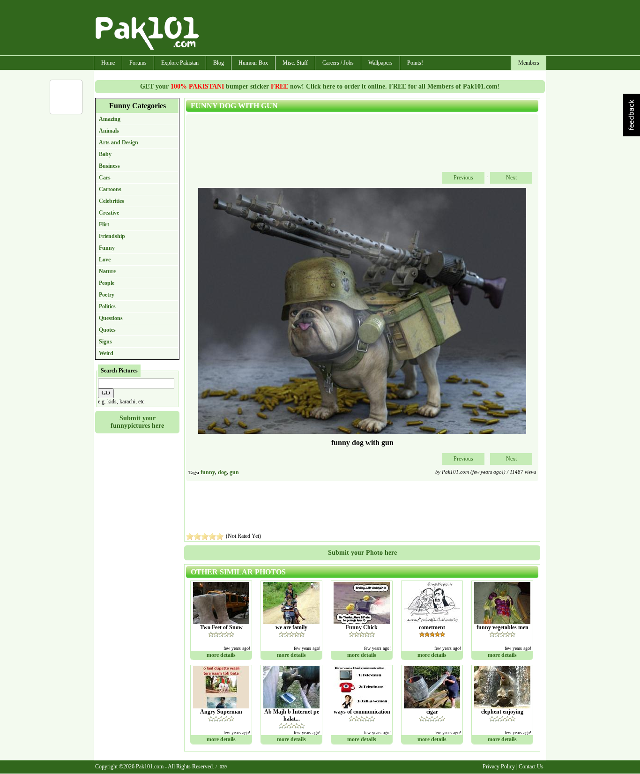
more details (221, 655)
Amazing (109, 119)
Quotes (107, 330)
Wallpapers (380, 63)
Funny (107, 248)
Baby (105, 154)
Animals (109, 130)
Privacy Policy (499, 766)
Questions (111, 318)
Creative (109, 212)
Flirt (104, 224)
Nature (107, 271)
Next (511, 177)
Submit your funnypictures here (137, 422)
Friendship (112, 236)
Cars (105, 177)
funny (208, 472)
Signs (105, 341)
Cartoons (110, 189)
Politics (107, 306)
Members (528, 63)
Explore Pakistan (180, 63)
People (106, 283)
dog (222, 472)
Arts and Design (118, 142)
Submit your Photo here (362, 552)
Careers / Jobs (338, 63)
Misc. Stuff (295, 63)
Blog (218, 63)
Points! (415, 63)
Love (105, 259)
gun (234, 472)
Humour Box (253, 63)
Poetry (106, 294)
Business (109, 166)
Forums (138, 63)
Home (108, 63)
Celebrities (111, 201)
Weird (106, 353)
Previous (463, 177)
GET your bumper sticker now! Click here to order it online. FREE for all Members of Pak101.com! (320, 86)
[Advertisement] (372, 28)
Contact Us (531, 766)
